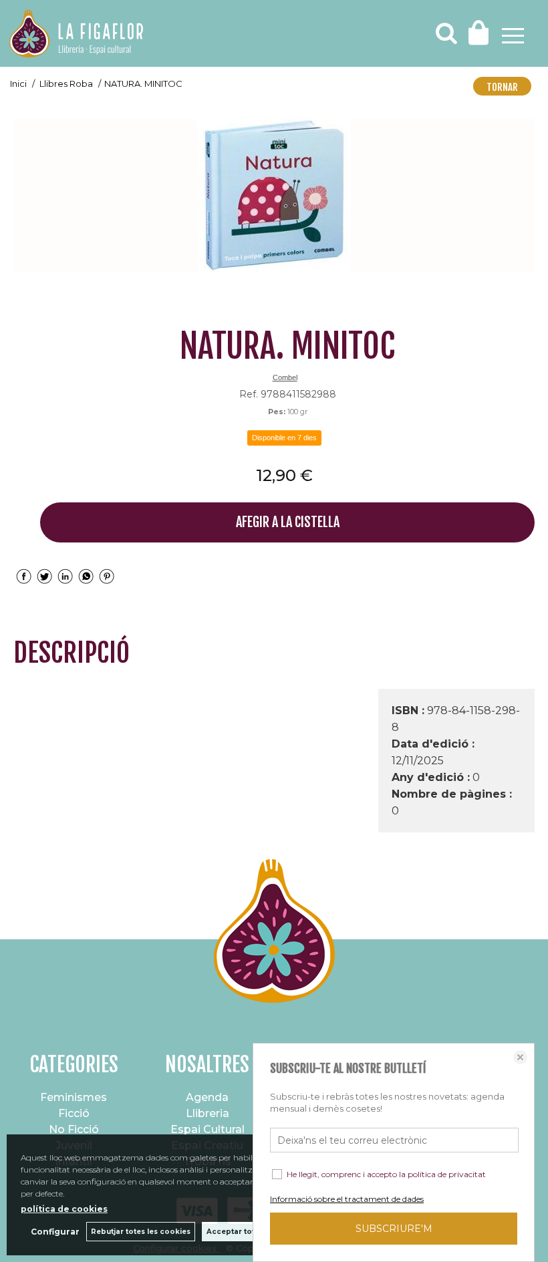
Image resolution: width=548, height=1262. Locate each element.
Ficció (74, 1113)
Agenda (207, 1097)
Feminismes (73, 1097)
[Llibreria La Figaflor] (76, 35)
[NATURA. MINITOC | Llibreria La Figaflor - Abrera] (274, 195)
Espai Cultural (207, 1129)
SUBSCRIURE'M (394, 1229)
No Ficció (74, 1129)
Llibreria (207, 1113)
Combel (285, 377)
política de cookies (64, 1209)
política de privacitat (447, 1174)
